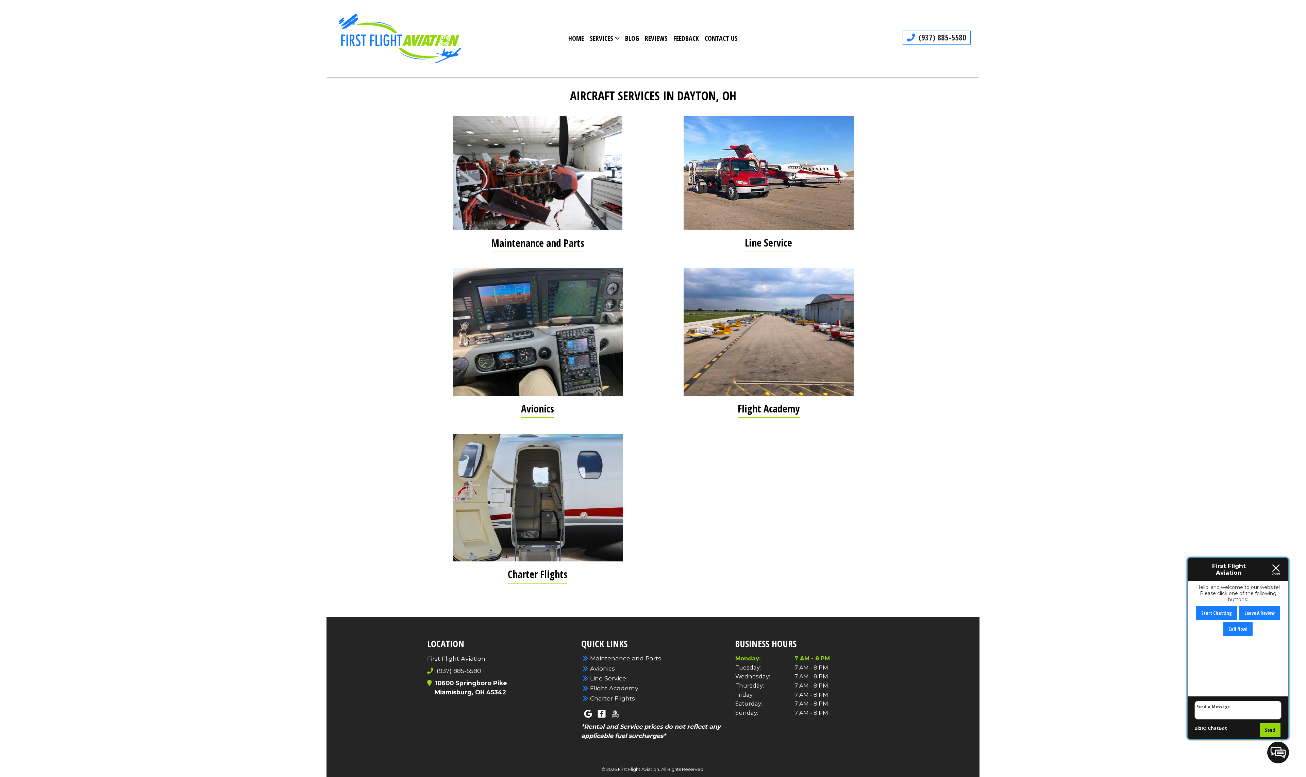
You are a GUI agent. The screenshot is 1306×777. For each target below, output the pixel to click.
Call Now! (1238, 629)
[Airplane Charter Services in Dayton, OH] (537, 497)
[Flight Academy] (768, 332)
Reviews (656, 38)
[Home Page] (400, 38)
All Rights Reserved (682, 769)
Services (601, 38)
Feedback (686, 38)
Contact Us (721, 38)
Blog (632, 38)
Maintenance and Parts (537, 243)
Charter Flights (537, 574)
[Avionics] (537, 332)
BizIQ (1200, 728)
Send (1270, 730)
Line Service (768, 243)
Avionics (537, 409)
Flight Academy (769, 409)
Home (576, 38)
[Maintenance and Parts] (537, 173)
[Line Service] (768, 173)
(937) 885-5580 (941, 37)
